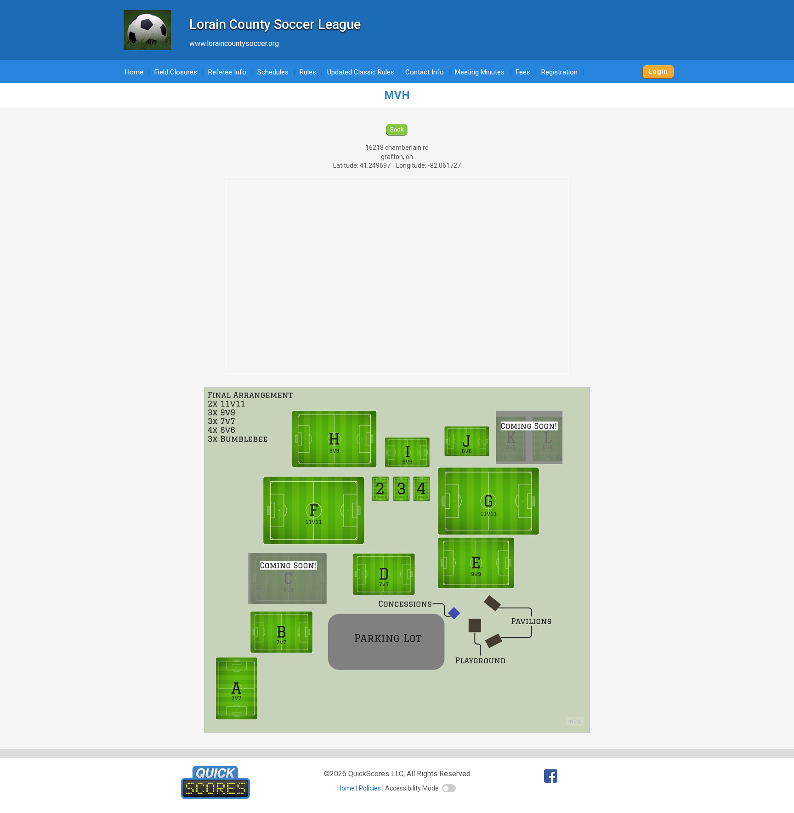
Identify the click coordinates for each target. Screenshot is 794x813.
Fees (523, 72)
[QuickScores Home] (215, 796)
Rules (308, 72)
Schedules (273, 72)
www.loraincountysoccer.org (234, 43)
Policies (370, 788)
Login (658, 72)
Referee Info (227, 72)
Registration (559, 72)
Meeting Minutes (480, 72)
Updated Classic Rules (360, 72)
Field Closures (175, 72)
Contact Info (424, 72)
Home (134, 72)
